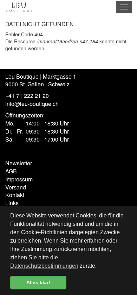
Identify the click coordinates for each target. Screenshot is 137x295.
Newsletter (18, 163)
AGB (11, 171)
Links (12, 203)
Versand (15, 187)
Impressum (19, 179)
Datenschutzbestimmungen (44, 266)
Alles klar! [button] (38, 282)
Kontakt (14, 195)
